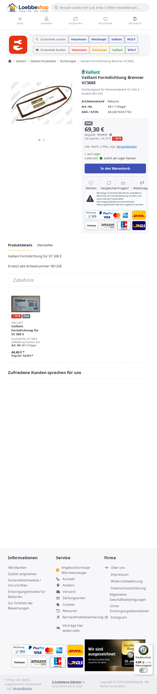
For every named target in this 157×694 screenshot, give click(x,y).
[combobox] (100, 7)
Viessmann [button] (78, 39)
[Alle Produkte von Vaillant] (91, 72)
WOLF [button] (131, 39)
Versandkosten (127, 146)
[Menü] (150, 645)
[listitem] (41, 103)
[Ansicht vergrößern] (41, 103)
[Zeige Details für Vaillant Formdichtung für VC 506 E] (25, 304)
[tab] (20, 245)
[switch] (143, 670)
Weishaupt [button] (99, 39)
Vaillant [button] (116, 39)
